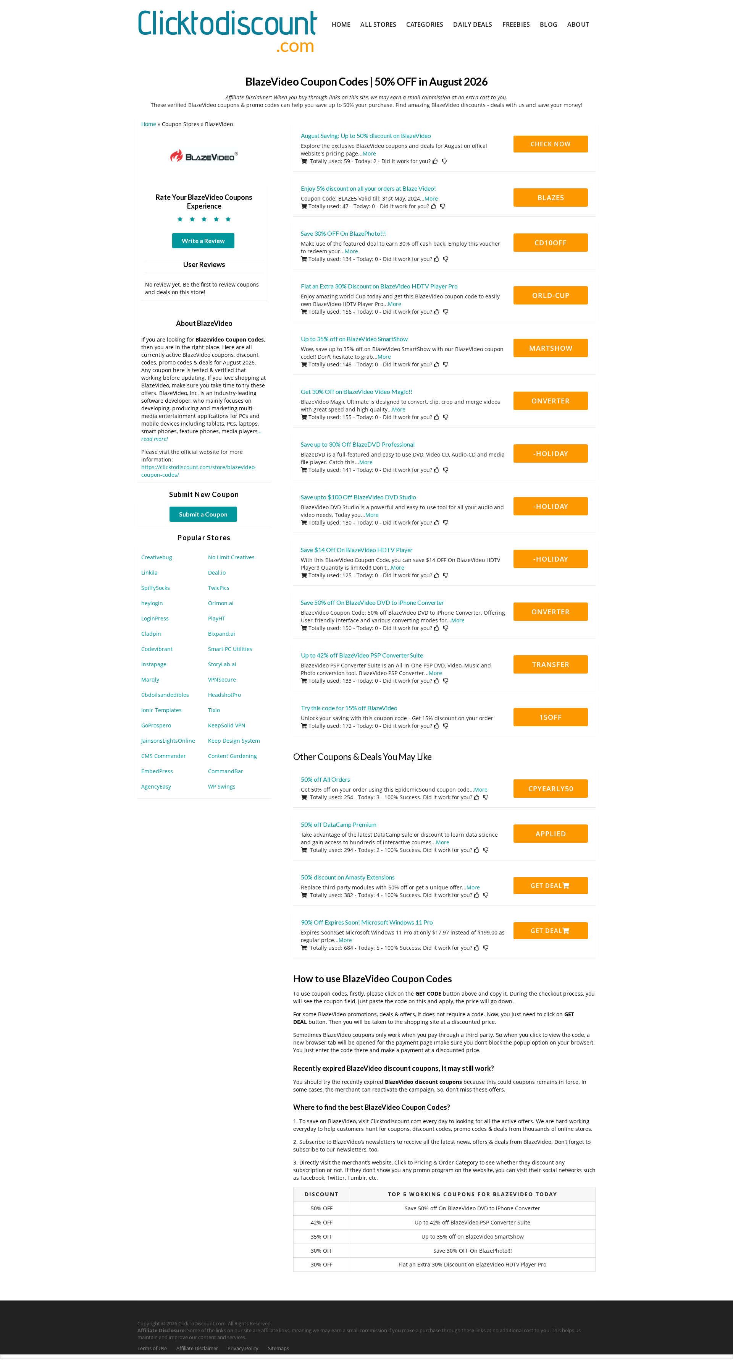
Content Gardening (232, 756)
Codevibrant (157, 649)
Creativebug (156, 557)
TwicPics (218, 587)
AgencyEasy (156, 786)
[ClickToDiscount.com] (227, 30)
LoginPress (155, 618)
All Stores (378, 24)
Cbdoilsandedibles (165, 694)
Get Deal (546, 885)
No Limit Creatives (231, 557)
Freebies (516, 24)
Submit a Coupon (203, 514)
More (369, 153)
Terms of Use (152, 1348)
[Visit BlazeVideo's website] (204, 156)
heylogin (152, 603)
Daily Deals (472, 24)
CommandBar (225, 771)
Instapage (153, 664)
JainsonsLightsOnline (168, 740)
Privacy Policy (243, 1348)
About (578, 24)
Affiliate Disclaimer (197, 1348)
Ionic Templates (161, 710)
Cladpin (151, 633)
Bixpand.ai (221, 633)
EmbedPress (157, 771)
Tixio (214, 710)
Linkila (149, 572)
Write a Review (203, 240)
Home (341, 24)
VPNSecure (222, 679)
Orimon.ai (221, 603)
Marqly (150, 679)
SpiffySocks (155, 587)
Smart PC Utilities (230, 649)
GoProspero (156, 725)
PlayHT (216, 618)
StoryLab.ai (222, 664)
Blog (548, 24)
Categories (424, 24)
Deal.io (217, 572)
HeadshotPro (224, 694)
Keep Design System (234, 740)
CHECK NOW (551, 144)
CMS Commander (163, 756)
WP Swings (222, 786)
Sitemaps (278, 1348)
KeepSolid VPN (226, 725)
